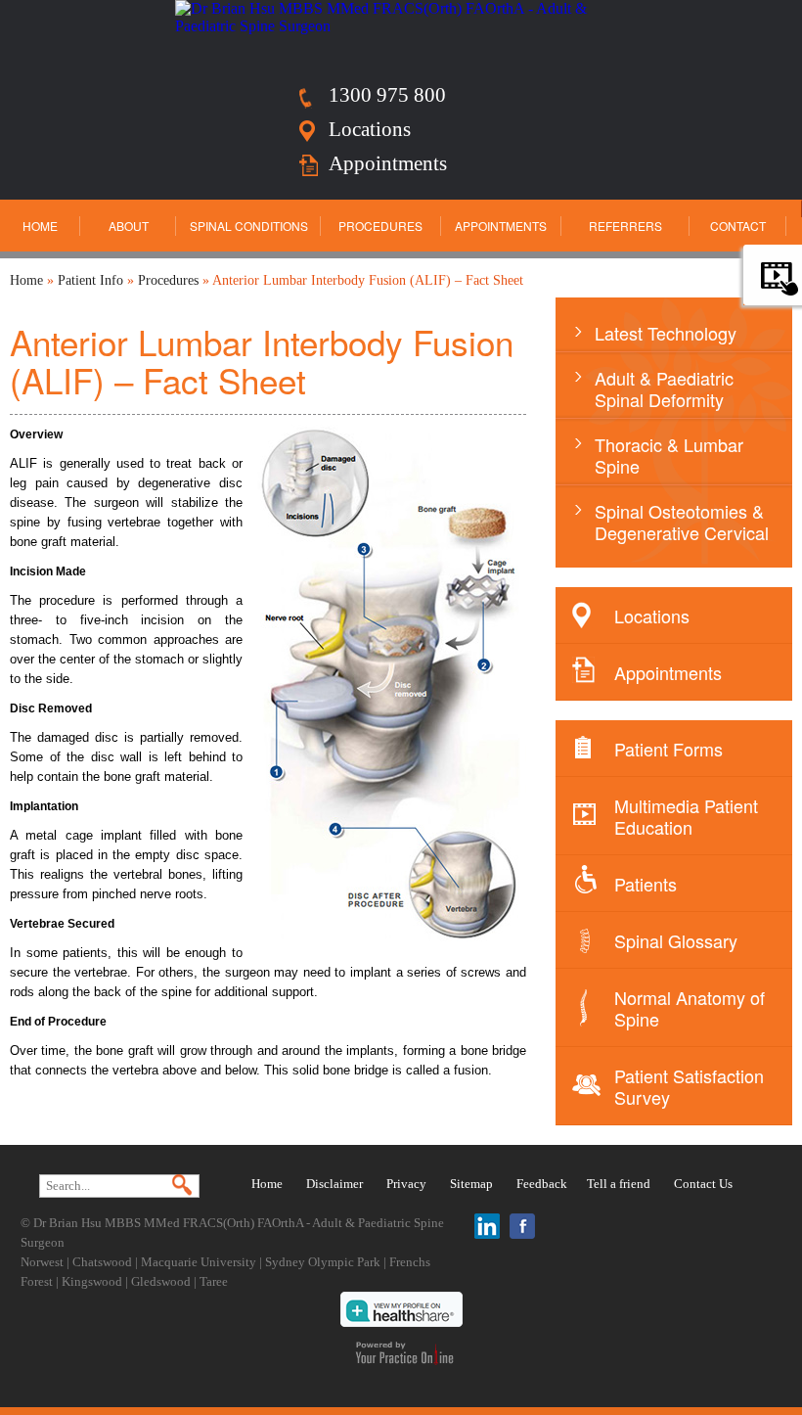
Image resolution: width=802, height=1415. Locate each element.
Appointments (388, 163)
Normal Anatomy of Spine (689, 1007)
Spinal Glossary (675, 940)
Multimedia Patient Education (686, 816)
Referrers (625, 225)
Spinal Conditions (249, 225)
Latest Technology (665, 332)
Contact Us (703, 1183)
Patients (645, 883)
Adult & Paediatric (664, 388)
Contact (738, 225)
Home (40, 225)
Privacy (406, 1183)
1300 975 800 (387, 95)
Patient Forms (668, 748)
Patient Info (90, 280)
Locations (370, 129)
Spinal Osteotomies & (682, 521)
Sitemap (471, 1183)
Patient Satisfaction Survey (689, 1086)
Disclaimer (334, 1183)
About (129, 225)
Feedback (541, 1183)
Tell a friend (618, 1183)
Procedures (380, 225)
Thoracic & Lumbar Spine (669, 455)
